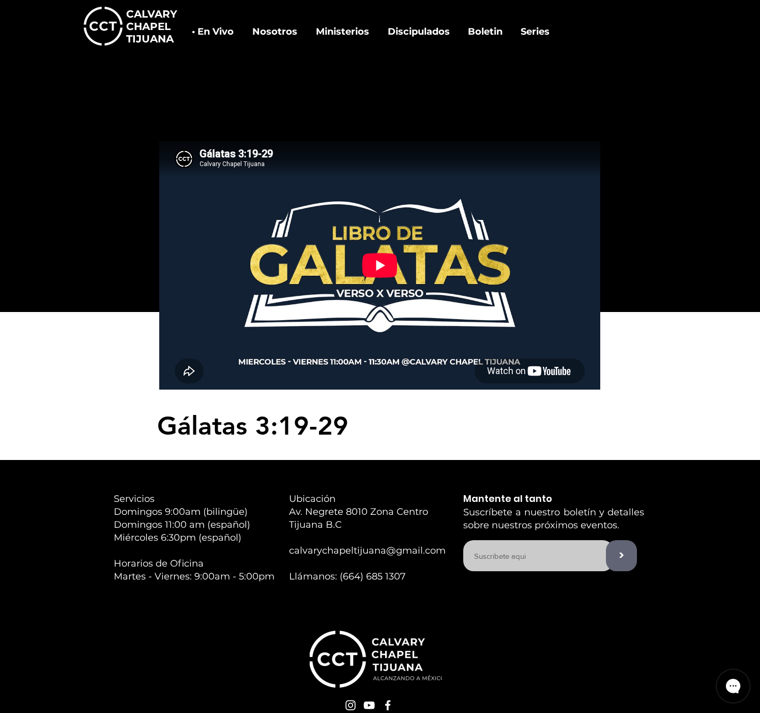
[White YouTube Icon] (369, 705)
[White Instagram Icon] (350, 705)
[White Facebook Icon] (387, 705)
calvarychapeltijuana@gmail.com (367, 550)
